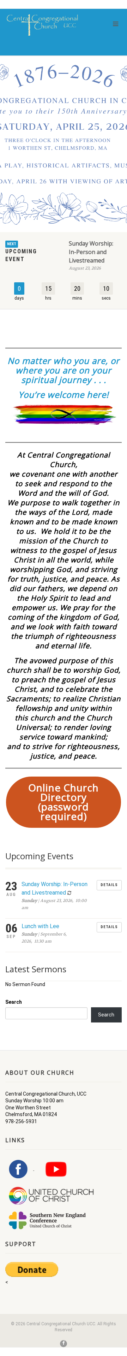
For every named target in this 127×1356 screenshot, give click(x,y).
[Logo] (42, 25)
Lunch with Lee (40, 926)
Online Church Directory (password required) (63, 802)
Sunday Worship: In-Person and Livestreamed (91, 252)
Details (109, 885)
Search (13, 1002)
